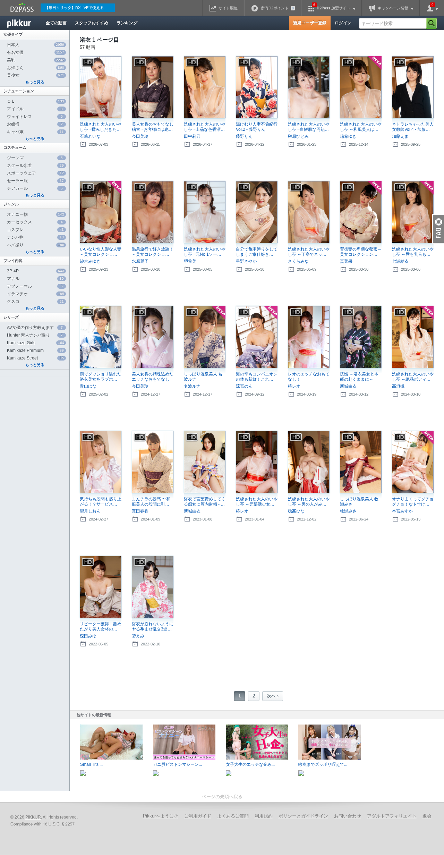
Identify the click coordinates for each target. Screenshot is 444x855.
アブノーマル (35, 286)
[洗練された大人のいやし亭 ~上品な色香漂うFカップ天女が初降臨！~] (204, 87)
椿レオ (294, 386)
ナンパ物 (35, 237)
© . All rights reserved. (44, 817)
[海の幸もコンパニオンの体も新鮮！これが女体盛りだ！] (257, 337)
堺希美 (190, 261)
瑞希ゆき (348, 136)
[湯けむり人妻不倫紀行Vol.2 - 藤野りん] (257, 87)
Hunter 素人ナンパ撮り (35, 335)
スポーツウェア (35, 173)
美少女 (35, 75)
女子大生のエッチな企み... (250, 764)
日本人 (35, 44)
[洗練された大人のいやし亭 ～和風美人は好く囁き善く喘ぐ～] (361, 87)
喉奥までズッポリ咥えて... (322, 764)
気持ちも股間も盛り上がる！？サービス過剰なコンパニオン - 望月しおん (100, 502)
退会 (427, 816)
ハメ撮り (35, 245)
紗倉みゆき (90, 261)
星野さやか (246, 261)
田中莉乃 (192, 136)
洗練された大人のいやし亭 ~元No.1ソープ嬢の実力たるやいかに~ (204, 252)
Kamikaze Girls (35, 342)
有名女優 (35, 52)
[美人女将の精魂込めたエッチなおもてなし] (152, 337)
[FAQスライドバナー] (438, 229)
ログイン (343, 22)
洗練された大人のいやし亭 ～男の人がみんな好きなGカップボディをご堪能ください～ (309, 502)
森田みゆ (88, 636)
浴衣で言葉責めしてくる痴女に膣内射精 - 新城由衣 (204, 502)
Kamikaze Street (35, 358)
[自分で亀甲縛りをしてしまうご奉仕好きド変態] (257, 212)
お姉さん (35, 67)
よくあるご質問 (233, 816)
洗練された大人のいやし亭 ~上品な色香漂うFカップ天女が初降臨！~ (204, 127)
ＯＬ (35, 101)
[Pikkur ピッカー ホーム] (24, 23)
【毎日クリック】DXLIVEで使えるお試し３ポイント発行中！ (80, 8)
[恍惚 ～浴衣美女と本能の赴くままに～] (361, 337)
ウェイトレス (35, 116)
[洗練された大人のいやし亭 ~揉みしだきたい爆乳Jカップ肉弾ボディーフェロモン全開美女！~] (100, 87)
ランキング (127, 22)
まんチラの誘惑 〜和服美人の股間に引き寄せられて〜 (152, 502)
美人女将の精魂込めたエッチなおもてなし (152, 377)
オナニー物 (35, 214)
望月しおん (90, 511)
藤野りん (244, 136)
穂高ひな (296, 511)
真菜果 (346, 261)
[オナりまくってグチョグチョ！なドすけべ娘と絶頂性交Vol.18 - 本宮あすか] (413, 462)
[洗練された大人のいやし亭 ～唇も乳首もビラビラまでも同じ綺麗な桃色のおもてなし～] (413, 212)
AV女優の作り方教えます (35, 327)
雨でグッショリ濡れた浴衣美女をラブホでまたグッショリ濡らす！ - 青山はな (100, 377)
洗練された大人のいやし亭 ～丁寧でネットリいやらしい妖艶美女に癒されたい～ (309, 252)
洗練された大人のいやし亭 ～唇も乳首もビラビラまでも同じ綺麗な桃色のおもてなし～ (413, 252)
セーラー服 (35, 180)
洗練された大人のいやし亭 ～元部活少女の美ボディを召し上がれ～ (257, 502)
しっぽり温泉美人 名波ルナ (203, 377)
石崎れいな (90, 136)
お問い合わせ (347, 816)
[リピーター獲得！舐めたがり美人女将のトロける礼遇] (100, 587)
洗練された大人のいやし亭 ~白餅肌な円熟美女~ (309, 127)
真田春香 (140, 511)
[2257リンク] (43, 824)
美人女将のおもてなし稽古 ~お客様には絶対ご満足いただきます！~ (152, 127)
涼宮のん (244, 386)
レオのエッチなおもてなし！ (309, 377)
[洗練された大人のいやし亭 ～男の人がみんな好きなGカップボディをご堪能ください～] (309, 462)
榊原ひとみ (298, 136)
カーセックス (35, 222)
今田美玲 (140, 136)
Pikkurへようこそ (160, 816)
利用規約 (264, 816)
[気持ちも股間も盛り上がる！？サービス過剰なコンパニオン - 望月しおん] (100, 462)
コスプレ (35, 229)
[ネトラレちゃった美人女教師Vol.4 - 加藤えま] (413, 87)
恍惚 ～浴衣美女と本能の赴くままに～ (359, 377)
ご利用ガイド (197, 816)
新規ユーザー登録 (309, 22)
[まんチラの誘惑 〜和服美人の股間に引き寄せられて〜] (152, 462)
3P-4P (35, 271)
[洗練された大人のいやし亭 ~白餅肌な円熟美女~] (309, 87)
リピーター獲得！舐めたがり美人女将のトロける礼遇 (100, 626)
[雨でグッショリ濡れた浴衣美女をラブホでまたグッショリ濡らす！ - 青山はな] (100, 337)
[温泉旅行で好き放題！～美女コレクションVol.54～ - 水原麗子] (152, 212)
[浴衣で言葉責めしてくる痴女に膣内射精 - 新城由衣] (204, 462)
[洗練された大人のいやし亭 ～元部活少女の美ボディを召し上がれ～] (257, 462)
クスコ (35, 301)
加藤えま (400, 136)
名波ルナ (192, 386)
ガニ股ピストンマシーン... (177, 764)
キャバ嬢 (35, 131)
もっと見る (34, 82)
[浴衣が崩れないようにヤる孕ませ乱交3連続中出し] (152, 587)
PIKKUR (33, 817)
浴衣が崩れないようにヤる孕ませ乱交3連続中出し (152, 626)
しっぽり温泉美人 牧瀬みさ (359, 502)
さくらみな (298, 261)
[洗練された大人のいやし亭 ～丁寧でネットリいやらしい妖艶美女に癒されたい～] (309, 212)
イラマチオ (35, 293)
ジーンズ (35, 157)
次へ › (273, 696)
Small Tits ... (91, 764)
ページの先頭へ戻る (222, 796)
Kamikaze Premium (35, 350)
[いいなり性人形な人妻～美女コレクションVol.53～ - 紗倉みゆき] (100, 212)
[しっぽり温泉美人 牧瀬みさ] (361, 462)
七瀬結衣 (400, 261)
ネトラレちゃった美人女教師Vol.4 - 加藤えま (413, 127)
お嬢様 (35, 124)
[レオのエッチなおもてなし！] (309, 337)
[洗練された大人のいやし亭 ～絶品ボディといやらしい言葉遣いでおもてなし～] (413, 337)
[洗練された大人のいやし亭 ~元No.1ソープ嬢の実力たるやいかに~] (204, 212)
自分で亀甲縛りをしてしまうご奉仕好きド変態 (257, 252)
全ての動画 (56, 22)
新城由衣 (348, 386)
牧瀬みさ (348, 511)
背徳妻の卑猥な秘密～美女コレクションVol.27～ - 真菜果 (361, 252)
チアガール (35, 188)
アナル (35, 278)
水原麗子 (140, 261)
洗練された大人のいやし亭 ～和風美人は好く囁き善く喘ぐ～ (361, 127)
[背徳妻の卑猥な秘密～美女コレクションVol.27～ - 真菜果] (361, 212)
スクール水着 (35, 165)
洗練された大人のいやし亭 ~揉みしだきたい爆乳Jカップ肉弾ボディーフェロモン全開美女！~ (100, 127)
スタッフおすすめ (91, 22)
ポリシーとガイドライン (303, 816)
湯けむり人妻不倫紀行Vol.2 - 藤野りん (257, 127)
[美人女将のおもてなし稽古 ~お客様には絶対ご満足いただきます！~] (152, 87)
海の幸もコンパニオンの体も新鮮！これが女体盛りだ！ (257, 377)
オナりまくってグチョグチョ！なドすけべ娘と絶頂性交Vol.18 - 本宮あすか (413, 502)
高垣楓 (398, 386)
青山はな (88, 386)
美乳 (35, 60)
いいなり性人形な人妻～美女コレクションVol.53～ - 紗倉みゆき (100, 252)
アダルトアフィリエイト (392, 816)
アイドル (35, 109)
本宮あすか (402, 511)
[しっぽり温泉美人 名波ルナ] (204, 337)
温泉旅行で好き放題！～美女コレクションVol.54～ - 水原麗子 (152, 252)
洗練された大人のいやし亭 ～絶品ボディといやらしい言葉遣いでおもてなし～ (413, 377)
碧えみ (138, 636)
